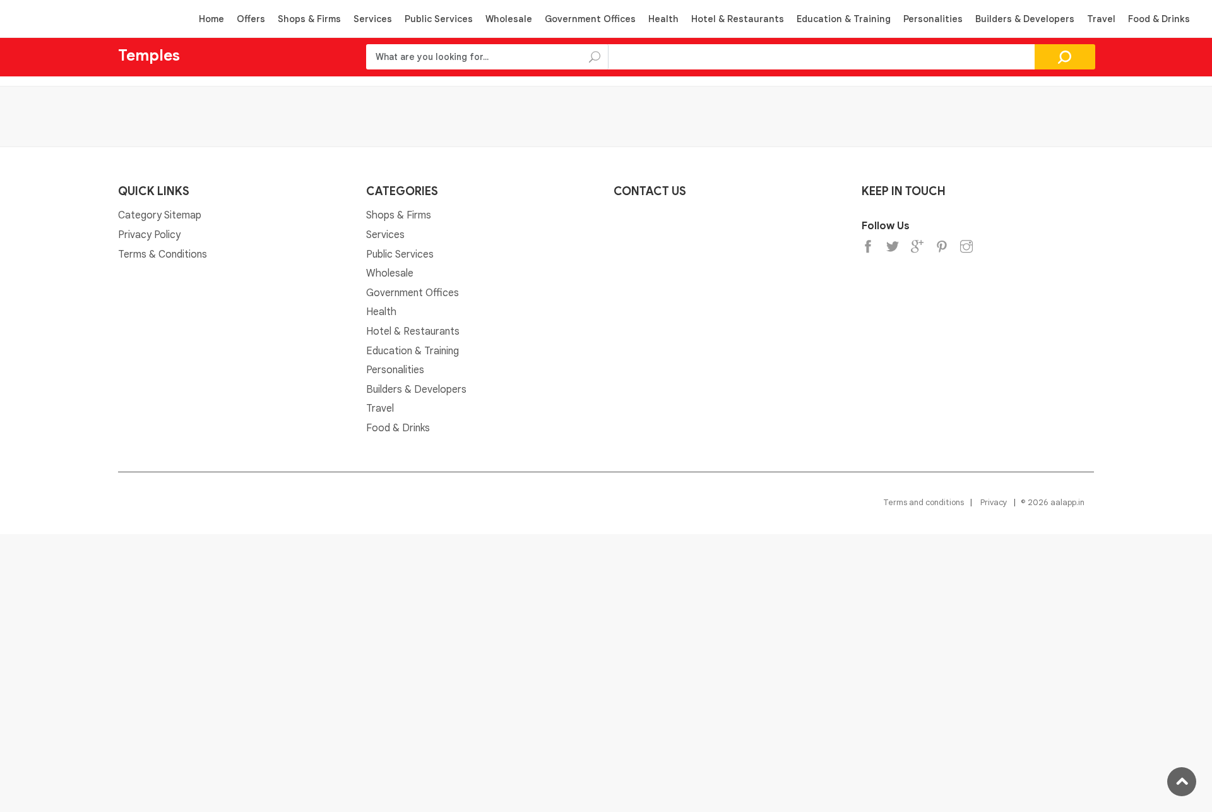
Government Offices (590, 19)
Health (663, 19)
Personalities (933, 19)
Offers (251, 19)
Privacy (993, 502)
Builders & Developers (1024, 19)
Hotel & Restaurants (737, 19)
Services (373, 19)
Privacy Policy (149, 235)
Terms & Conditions (162, 254)
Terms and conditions (923, 502)
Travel (1101, 19)
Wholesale (508, 19)
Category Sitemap (159, 215)
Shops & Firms (309, 19)
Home (211, 19)
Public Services (439, 19)
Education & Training (844, 19)
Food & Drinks (1159, 19)
